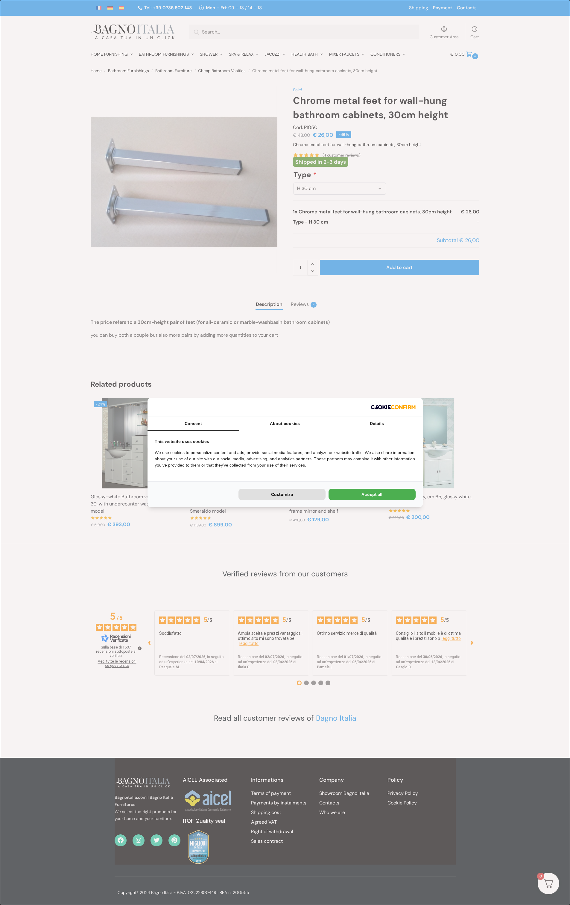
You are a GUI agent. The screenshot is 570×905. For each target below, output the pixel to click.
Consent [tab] (193, 423)
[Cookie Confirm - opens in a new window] (393, 407)
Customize (282, 494)
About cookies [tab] (285, 423)
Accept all (371, 494)
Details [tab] (377, 423)
